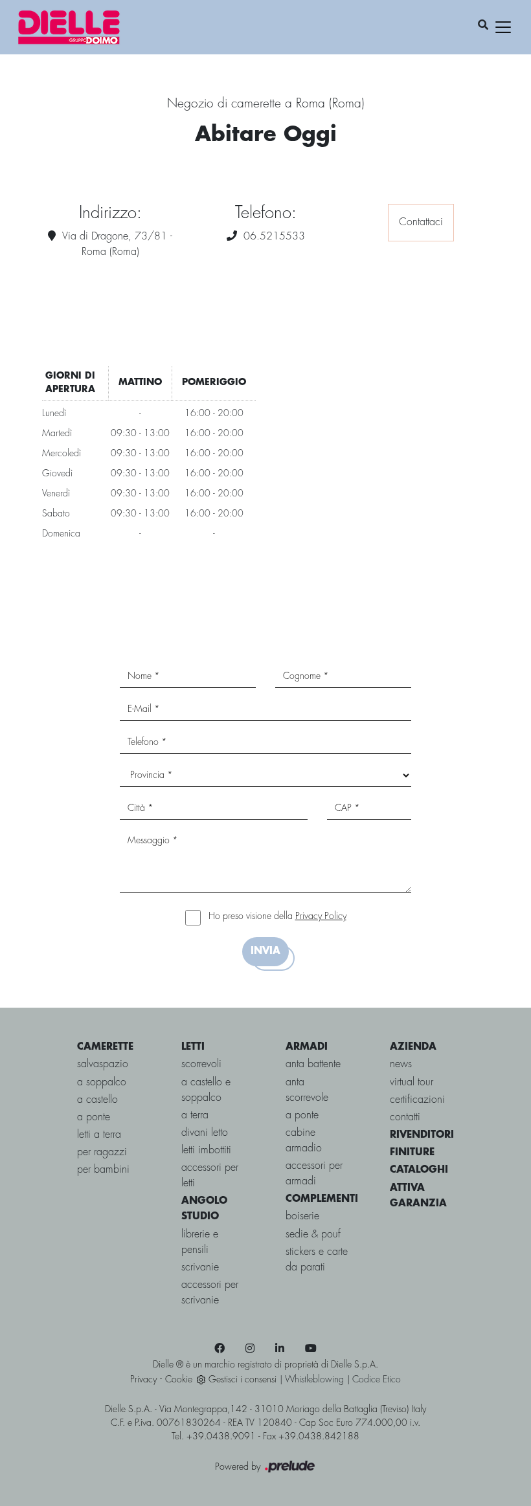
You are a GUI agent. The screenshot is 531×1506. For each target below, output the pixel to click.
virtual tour (411, 1082)
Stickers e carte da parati (317, 1259)
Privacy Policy (320, 916)
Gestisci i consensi (243, 1380)
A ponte (302, 1115)
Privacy (143, 1380)
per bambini (103, 1169)
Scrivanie (200, 1267)
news (401, 1064)
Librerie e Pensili (199, 1242)
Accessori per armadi (314, 1173)
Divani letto (204, 1132)
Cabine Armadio (304, 1140)
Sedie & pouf (313, 1234)
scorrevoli (201, 1064)
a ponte (93, 1117)
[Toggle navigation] (503, 27)
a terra (195, 1115)
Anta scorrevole (307, 1090)
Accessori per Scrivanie (209, 1292)
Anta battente (313, 1064)
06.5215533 (274, 236)
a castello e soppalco (206, 1090)
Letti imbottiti (206, 1150)
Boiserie (302, 1216)
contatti (405, 1117)
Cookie (178, 1380)
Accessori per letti (209, 1175)
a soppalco (101, 1082)
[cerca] (483, 26)
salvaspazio (102, 1064)
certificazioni (417, 1099)
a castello (97, 1099)
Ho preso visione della (277, 916)
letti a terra (99, 1134)
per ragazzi (102, 1152)
